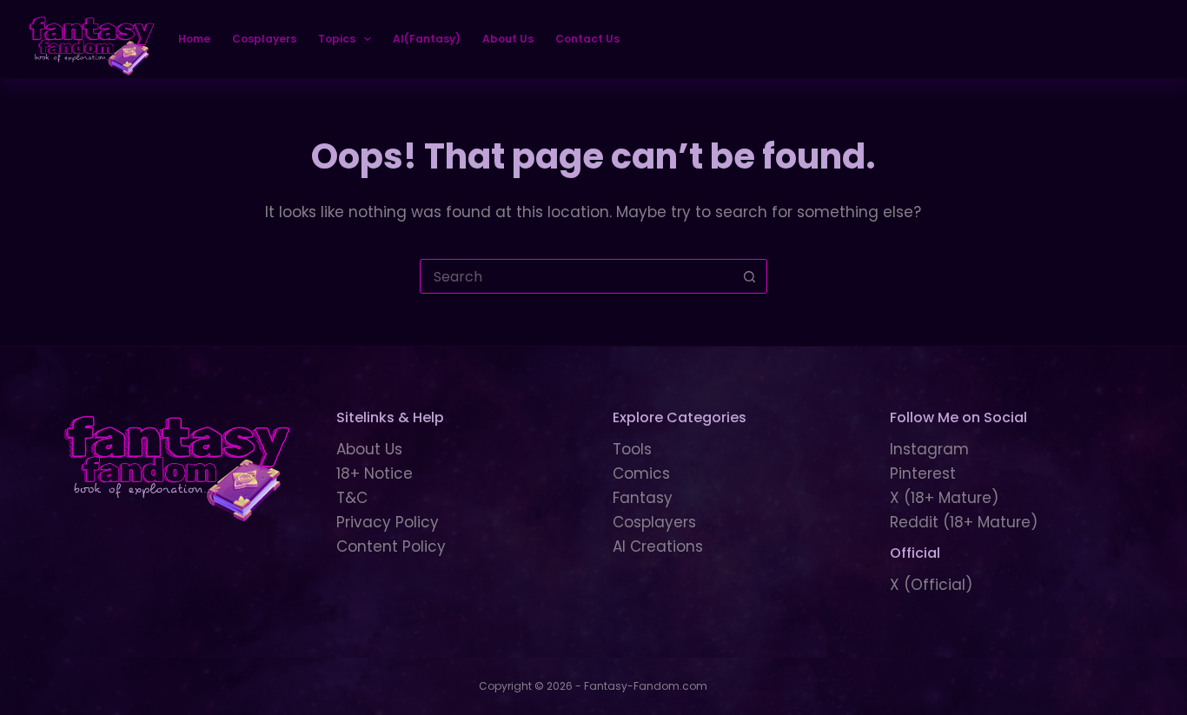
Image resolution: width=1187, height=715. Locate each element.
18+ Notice (374, 473)
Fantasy (643, 497)
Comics (641, 473)
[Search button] (749, 276)
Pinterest (923, 473)
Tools (632, 449)
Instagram (929, 449)
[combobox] (577, 276)
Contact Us (587, 38)
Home (194, 38)
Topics (336, 38)
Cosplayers (264, 38)
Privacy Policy (387, 522)
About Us (508, 38)
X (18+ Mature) (944, 497)
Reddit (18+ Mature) (964, 522)
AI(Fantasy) (427, 38)
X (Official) (931, 584)
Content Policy (391, 546)
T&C (352, 497)
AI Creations (658, 546)
